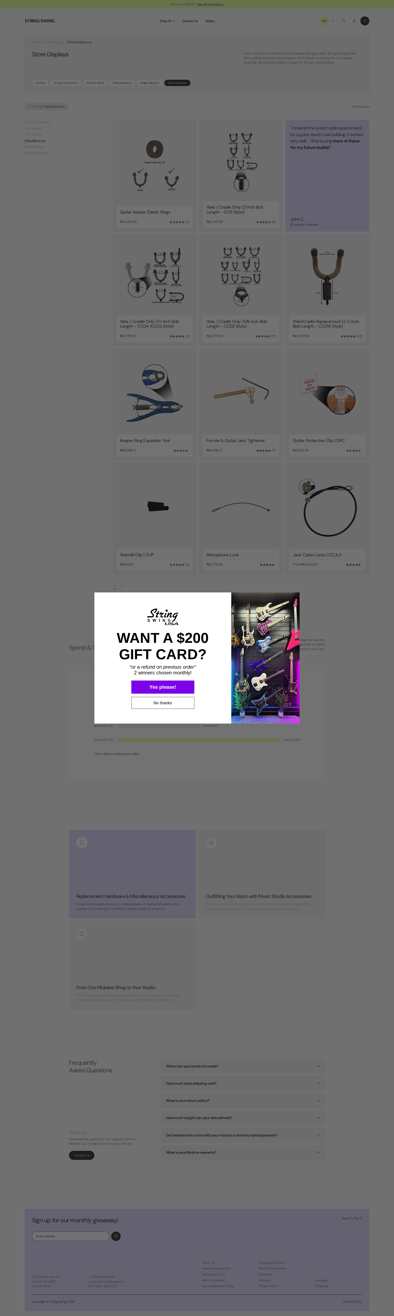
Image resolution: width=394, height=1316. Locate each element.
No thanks (162, 703)
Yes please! (162, 687)
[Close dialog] (294, 597)
